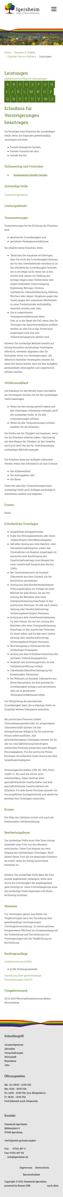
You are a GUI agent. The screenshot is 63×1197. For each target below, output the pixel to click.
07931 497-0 (19, 1148)
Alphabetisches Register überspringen (25, 78)
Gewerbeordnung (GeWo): (18, 961)
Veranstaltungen (13, 1052)
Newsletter (10, 1060)
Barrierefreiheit (31, 1174)
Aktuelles (9, 1048)
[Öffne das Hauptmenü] (54, 9)
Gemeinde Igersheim (16, 194)
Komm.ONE (24, 1185)
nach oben (53, 1185)
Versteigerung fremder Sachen (30, 175)
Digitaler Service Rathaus (22, 56)
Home (7, 52)
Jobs (7, 1065)
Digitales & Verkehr (24, 52)
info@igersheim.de (17, 1156)
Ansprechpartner (13, 1044)
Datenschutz (42, 1167)
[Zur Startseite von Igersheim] (31, 9)
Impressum (26, 1167)
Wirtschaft (10, 1056)
